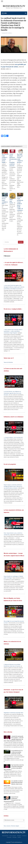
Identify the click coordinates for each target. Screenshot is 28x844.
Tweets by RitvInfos (8, 362)
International (5, 835)
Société (19, 837)
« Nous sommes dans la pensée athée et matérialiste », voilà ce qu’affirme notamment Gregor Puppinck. (13, 331)
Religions (19, 835)
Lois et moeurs (12, 835)
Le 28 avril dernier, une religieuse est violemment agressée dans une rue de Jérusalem (12, 393)
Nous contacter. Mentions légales (11, 825)
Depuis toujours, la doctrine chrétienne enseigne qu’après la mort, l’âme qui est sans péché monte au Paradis (13, 486)
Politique (14, 837)
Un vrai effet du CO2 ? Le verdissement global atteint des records (17, 752)
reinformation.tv (14, 5)
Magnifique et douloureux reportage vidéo (13, 712)
